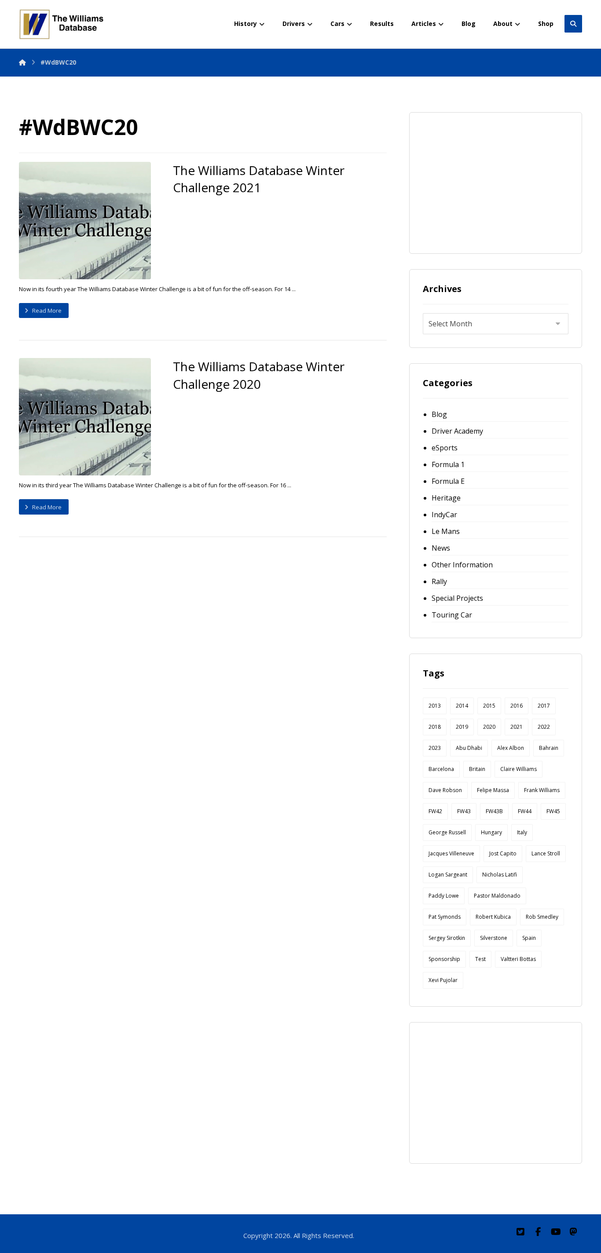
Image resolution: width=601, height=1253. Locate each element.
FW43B (494, 811)
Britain (477, 769)
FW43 (464, 811)
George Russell (447, 832)
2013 (435, 705)
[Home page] (22, 62)
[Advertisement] (489, 181)
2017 (544, 705)
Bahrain (548, 748)
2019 (462, 727)
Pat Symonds (445, 917)
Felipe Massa (493, 790)
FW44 (524, 811)
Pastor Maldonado (497, 895)
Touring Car (452, 615)
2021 (516, 727)
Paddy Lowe (444, 895)
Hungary (491, 832)
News (441, 548)
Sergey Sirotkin (447, 938)
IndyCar (444, 514)
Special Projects (457, 598)
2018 (435, 727)
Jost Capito (503, 853)
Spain (529, 938)
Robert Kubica (493, 917)
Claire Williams (518, 769)
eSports (445, 448)
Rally (439, 581)
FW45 (553, 811)
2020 (489, 727)
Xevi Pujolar (443, 980)
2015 (489, 705)
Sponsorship (444, 959)
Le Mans (446, 531)
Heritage (446, 498)
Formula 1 (448, 464)
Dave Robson (445, 790)
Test (480, 959)
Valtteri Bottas (518, 959)
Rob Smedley (542, 917)
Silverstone (493, 938)
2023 (435, 748)
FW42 (435, 811)
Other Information (462, 565)
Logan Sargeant (448, 874)
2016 (516, 705)
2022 (544, 727)
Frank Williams (542, 790)
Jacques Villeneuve (451, 853)
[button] (520, 1232)
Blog (439, 414)
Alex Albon (510, 748)
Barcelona (441, 769)
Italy (522, 832)
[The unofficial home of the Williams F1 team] (63, 24)
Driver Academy (457, 431)
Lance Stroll (545, 853)
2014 (462, 705)
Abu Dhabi (469, 748)
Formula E (448, 481)
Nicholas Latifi (499, 874)
